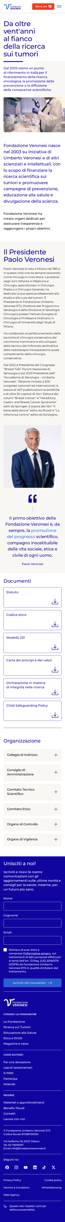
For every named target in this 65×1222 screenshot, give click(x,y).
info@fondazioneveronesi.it (28, 1148)
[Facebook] (7, 1167)
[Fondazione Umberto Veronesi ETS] (12, 6)
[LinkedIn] (34, 1167)
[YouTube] (25, 1167)
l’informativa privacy (37, 953)
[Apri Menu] (58, 6)
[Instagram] (16, 1167)
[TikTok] (44, 1167)
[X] (53, 1167)
